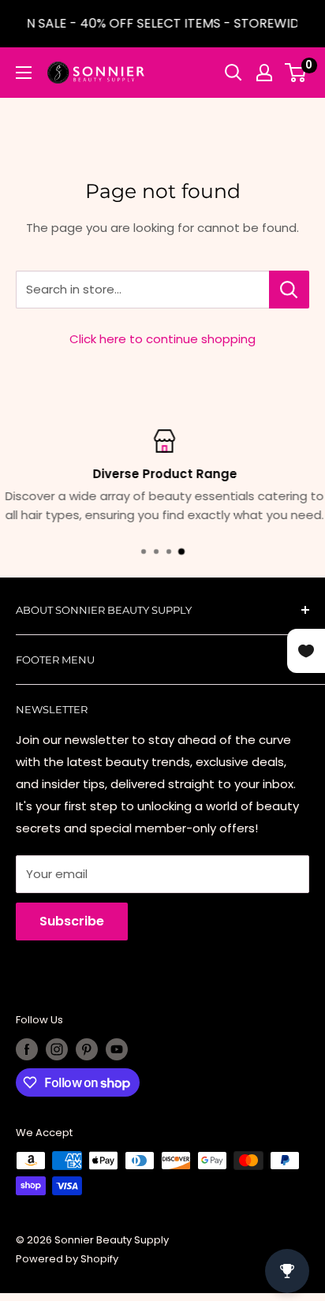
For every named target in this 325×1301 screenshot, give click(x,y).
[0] (296, 72)
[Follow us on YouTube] (117, 1049)
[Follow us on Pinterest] (87, 1049)
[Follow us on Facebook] (27, 1049)
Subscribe (71, 921)
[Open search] (233, 72)
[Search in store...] (289, 289)
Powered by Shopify (67, 1258)
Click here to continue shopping (162, 339)
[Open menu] (24, 72)
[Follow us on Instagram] (57, 1049)
